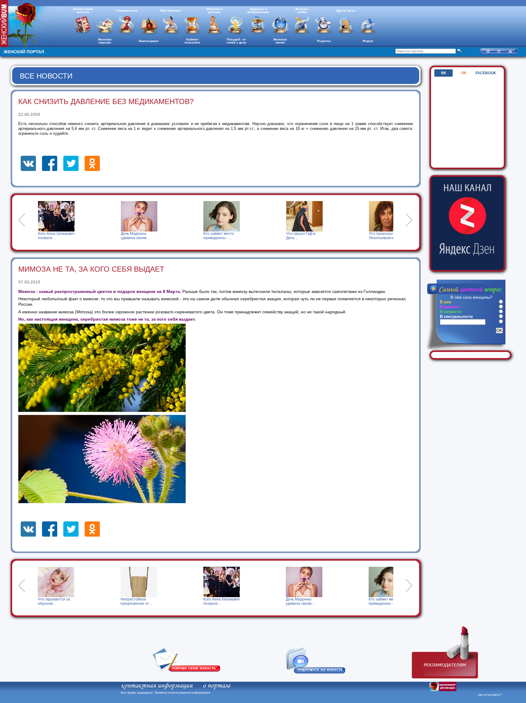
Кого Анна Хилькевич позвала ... (139, 601)
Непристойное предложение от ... (54, 601)
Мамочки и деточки (214, 10)
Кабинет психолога (192, 41)
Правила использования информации (182, 692)
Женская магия (280, 41)
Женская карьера (104, 41)
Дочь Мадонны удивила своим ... (66, 235)
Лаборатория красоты (83, 10)
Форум (368, 41)
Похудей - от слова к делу (236, 41)
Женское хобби (302, 10)
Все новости (46, 76)
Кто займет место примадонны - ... (150, 235)
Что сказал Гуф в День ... (231, 235)
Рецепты (324, 41)
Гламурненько (127, 10)
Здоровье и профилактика (258, 10)
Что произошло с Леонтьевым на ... (315, 235)
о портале (216, 686)
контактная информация (156, 686)
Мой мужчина (170, 10)
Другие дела (345, 10)
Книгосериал (148, 41)
